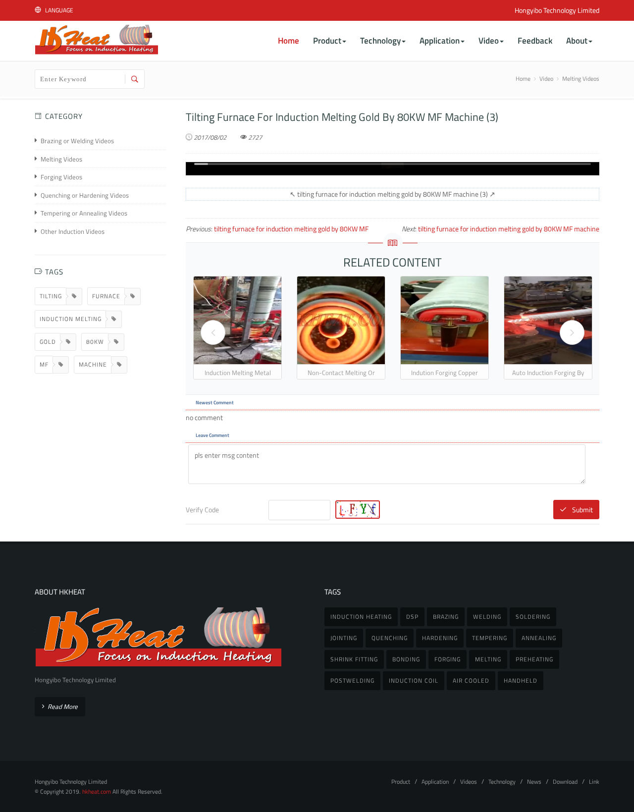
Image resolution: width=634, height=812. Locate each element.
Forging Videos (61, 177)
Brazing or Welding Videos (77, 141)
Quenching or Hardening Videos (85, 195)
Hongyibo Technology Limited (557, 10)
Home (523, 78)
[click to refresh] (356, 509)
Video (546, 78)
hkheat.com (96, 791)
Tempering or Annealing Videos (84, 213)
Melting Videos (580, 78)
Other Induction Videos (73, 231)
